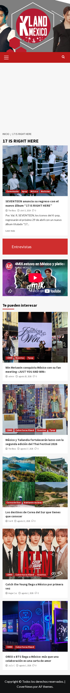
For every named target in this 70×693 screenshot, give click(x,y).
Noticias (45, 191)
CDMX (9, 358)
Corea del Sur (14, 502)
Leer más (10, 230)
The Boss (12, 210)
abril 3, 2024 (25, 210)
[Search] (63, 57)
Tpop (30, 358)
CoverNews (25, 686)
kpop (24, 191)
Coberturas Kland (25, 430)
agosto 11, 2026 (23, 521)
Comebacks (13, 191)
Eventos (20, 358)
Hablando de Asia (32, 502)
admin (11, 376)
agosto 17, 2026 (26, 448)
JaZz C (11, 665)
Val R (10, 521)
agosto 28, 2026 (25, 376)
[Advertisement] (35, 96)
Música (34, 191)
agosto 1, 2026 (27, 593)
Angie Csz (12, 593)
